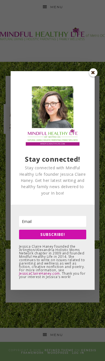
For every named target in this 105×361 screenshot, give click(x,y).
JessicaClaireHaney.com (39, 273)
